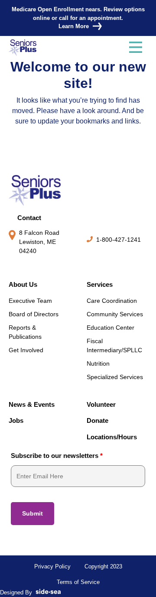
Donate (97, 420)
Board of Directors (33, 314)
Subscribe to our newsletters (57, 455)
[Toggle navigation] (135, 47)
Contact (29, 217)
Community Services (115, 314)
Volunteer (101, 404)
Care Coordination (112, 300)
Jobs (16, 420)
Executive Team (30, 300)
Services (100, 284)
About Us (23, 284)
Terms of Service (78, 582)
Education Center (110, 327)
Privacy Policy (52, 566)
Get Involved (26, 350)
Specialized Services (115, 376)
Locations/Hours (112, 437)
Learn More (73, 26)
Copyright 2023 (103, 566)
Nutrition (98, 363)
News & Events (32, 404)
